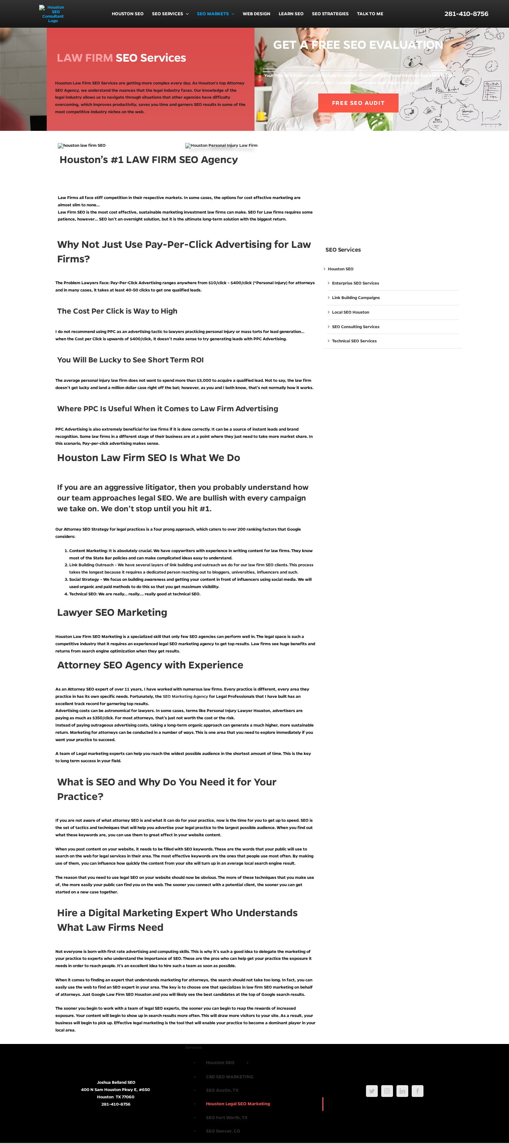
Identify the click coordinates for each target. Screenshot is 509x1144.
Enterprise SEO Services (355, 283)
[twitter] (372, 1091)
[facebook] (417, 1091)
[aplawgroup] (221, 145)
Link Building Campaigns (356, 297)
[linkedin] (402, 1091)
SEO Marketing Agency (185, 696)
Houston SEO (341, 268)
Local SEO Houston (350, 312)
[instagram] (387, 1091)
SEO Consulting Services (355, 326)
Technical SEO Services (354, 340)
